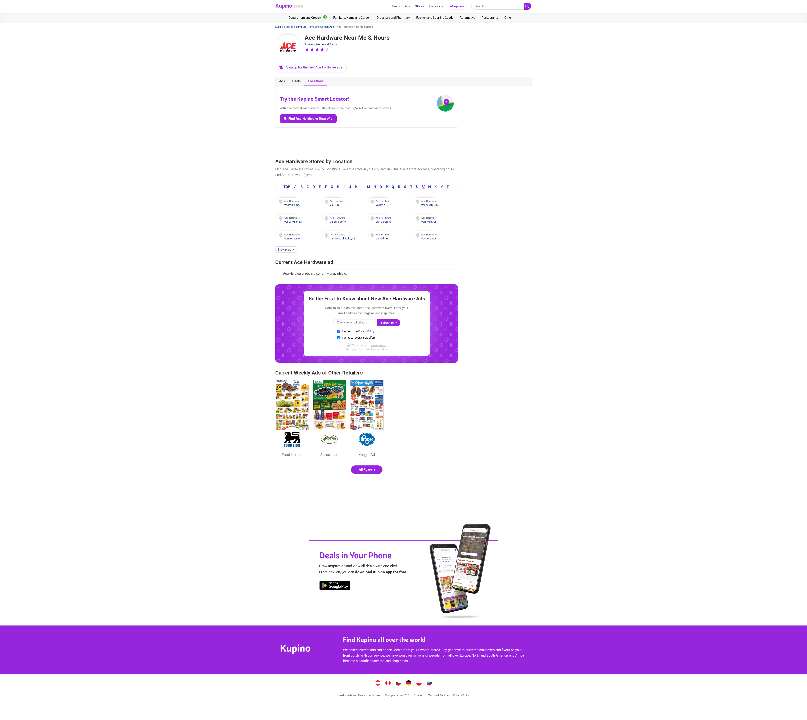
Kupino (279, 26)
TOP (287, 187)
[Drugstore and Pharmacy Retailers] (393, 17)
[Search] (527, 6)
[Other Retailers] (508, 17)
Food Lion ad (292, 419)
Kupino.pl (419, 683)
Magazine (457, 6)
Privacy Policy (366, 331)
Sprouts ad (329, 419)
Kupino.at (378, 683)
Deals (396, 6)
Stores (419, 6)
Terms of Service (438, 695)
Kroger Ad (367, 419)
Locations (436, 6)
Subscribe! (388, 323)
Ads (407, 6)
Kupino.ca (388, 683)
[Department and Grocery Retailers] (308, 17)
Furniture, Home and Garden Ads (315, 26)
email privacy (378, 345)
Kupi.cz (398, 683)
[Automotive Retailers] (467, 17)
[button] (307, 49)
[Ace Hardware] (288, 47)
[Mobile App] (334, 586)
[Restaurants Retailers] (490, 17)
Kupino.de (409, 683)
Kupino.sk (429, 683)
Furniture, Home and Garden (321, 44)
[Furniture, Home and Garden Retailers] (352, 17)
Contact (418, 695)
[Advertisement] (366, 142)
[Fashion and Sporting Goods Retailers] (434, 17)
